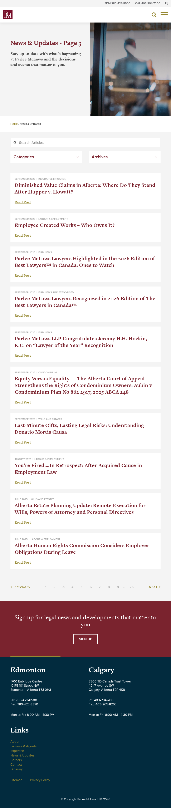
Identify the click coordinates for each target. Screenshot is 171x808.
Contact (16, 765)
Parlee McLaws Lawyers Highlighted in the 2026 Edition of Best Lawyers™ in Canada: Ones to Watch (85, 262)
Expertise (17, 751)
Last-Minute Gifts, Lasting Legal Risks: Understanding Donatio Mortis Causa (79, 429)
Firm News (45, 252)
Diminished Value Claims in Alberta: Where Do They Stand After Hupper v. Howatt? (85, 188)
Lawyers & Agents (23, 746)
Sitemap (16, 780)
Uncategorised (63, 292)
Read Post (23, 202)
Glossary (16, 769)
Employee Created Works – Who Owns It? (64, 225)
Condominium (47, 372)
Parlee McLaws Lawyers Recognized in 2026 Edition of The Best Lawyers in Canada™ (85, 302)
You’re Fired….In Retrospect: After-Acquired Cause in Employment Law (78, 469)
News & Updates (22, 755)
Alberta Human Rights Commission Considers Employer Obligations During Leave (82, 549)
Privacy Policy (40, 780)
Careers (16, 760)
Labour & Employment (53, 218)
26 (132, 587)
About (14, 742)
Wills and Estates (50, 419)
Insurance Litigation (52, 178)
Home (14, 124)
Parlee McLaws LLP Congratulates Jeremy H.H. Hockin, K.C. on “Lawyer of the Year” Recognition (81, 342)
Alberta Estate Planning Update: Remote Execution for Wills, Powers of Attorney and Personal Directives (80, 509)
